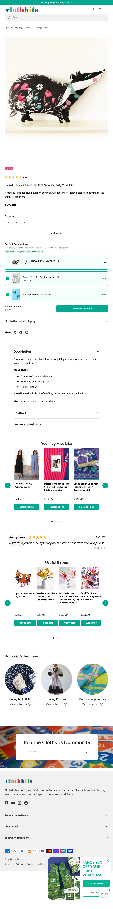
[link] (56, 545)
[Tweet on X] (15, 332)
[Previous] (8, 487)
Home (7, 28)
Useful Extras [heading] (56, 565)
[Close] (107, 860)
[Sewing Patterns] (56, 681)
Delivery (8, 867)
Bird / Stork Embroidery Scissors (37, 294)
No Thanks (96, 892)
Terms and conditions (36, 867)
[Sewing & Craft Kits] (20, 681)
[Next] (105, 487)
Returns (19, 867)
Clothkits (15, 862)
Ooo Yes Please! (96, 883)
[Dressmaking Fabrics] (92, 681)
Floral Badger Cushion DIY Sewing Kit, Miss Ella (32, 28)
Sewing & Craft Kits (20, 702)
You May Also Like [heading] (56, 443)
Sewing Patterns (56, 702)
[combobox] (56, 17)
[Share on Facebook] (21, 332)
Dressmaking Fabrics (92, 702)
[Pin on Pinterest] (27, 332)
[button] (100, 9)
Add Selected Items (82, 308)
